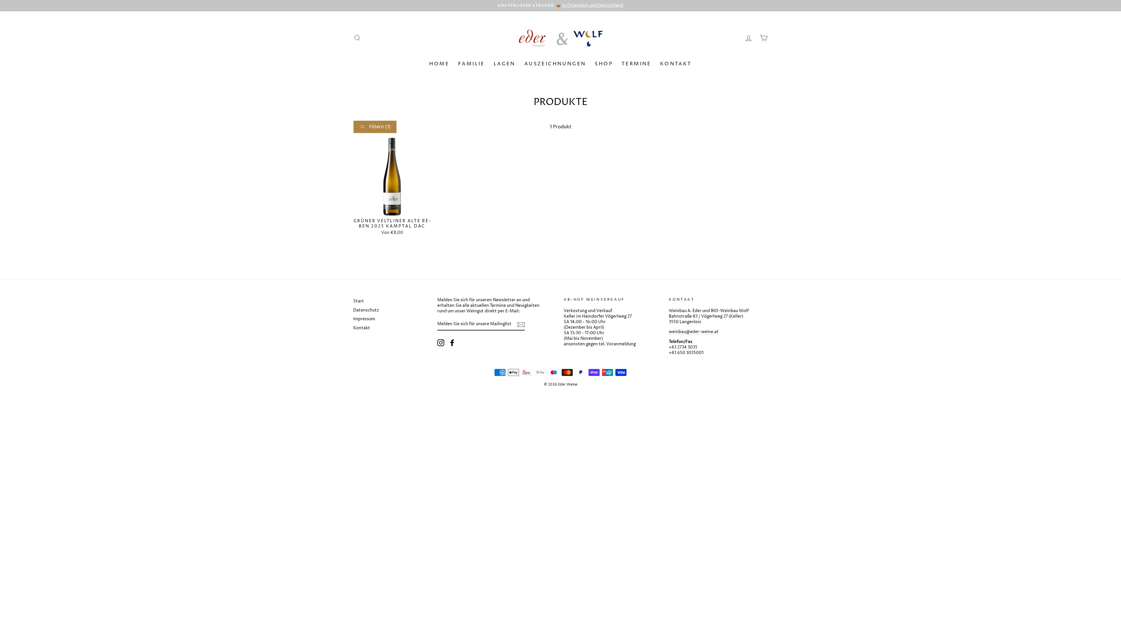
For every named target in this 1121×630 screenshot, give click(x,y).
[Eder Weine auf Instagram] (440, 342)
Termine (636, 63)
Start (358, 301)
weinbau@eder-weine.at (694, 332)
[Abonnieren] (521, 324)
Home (439, 63)
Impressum (364, 319)
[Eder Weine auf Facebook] (452, 342)
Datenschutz (366, 310)
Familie (471, 63)
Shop (604, 63)
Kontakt (676, 63)
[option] (560, 5)
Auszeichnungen (555, 63)
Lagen (505, 63)
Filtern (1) (379, 127)
